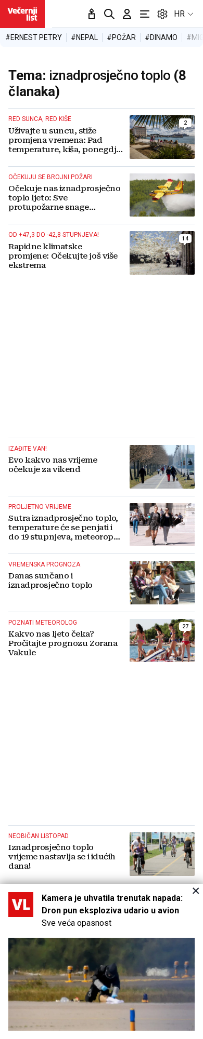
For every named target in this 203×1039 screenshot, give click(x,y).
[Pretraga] (109, 14)
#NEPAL (84, 37)
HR (179, 14)
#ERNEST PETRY (33, 37)
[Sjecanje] (91, 14)
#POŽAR (121, 37)
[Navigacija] (144, 14)
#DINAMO (161, 37)
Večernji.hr (22, 14)
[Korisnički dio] (127, 14)
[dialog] (101, 961)
